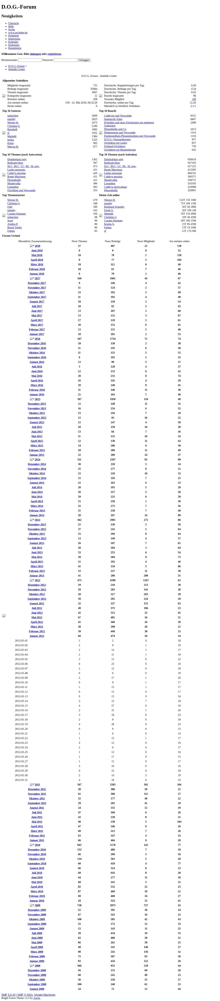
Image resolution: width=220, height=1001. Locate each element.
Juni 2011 (36, 817)
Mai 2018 (36, 255)
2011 (37, 784)
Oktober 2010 (37, 858)
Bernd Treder (14, 227)
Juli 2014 (37, 487)
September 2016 (37, 357)
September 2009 (37, 923)
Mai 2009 (36, 942)
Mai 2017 (36, 315)
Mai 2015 (36, 436)
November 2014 (37, 468)
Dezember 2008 (37, 970)
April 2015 (37, 440)
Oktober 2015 (37, 413)
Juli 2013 (37, 547)
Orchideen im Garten (115, 142)
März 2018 (37, 264)
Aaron (36, 998)
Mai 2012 (36, 617)
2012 (37, 580)
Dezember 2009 (37, 909)
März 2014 (37, 505)
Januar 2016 (37, 394)
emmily (11, 119)
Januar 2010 (37, 900)
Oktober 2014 (37, 473)
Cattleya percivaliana (115, 186)
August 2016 (37, 361)
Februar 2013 (37, 570)
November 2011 (37, 793)
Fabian (11, 230)
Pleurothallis (14, 180)
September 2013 (37, 538)
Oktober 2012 (37, 594)
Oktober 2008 (37, 979)
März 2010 (37, 891)
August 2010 (37, 868)
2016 (37, 338)
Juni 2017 (37, 310)
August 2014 (37, 482)
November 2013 (37, 529)
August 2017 (37, 301)
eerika (10, 139)
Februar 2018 (37, 269)
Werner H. (13, 122)
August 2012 (37, 603)
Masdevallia (13, 183)
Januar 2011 (37, 840)
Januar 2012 (37, 635)
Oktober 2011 (37, 798)
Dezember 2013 (37, 524)
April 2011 (37, 826)
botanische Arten (113, 119)
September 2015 (37, 417)
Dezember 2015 (37, 403)
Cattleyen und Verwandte (118, 115)
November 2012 (37, 589)
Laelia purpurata (16, 169)
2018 (37, 245)
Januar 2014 (37, 515)
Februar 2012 (37, 631)
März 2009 (37, 951)
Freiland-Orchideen (114, 146)
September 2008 (37, 984)
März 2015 (37, 445)
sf (8, 132)
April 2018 (37, 259)
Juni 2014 (37, 492)
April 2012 (37, 622)
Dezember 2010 (37, 849)
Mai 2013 (36, 557)
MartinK (12, 136)
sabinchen (12, 115)
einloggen (35, 53)
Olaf (9, 206)
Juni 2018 (37, 250)
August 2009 (37, 928)
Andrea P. (12, 224)
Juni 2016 (37, 371)
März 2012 (37, 626)
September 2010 (37, 863)
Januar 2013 (37, 575)
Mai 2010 (36, 882)
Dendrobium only (17, 159)
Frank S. (108, 210)
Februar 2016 (37, 389)
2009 (37, 905)
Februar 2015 (37, 450)
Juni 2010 (37, 877)
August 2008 (37, 988)
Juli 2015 (37, 427)
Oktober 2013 (37, 533)
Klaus (10, 143)
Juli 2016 (37, 366)
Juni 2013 (37, 552)
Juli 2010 (37, 872)
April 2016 (37, 380)
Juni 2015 (37, 431)
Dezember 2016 (37, 343)
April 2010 (37, 886)
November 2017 (37, 287)
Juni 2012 (37, 612)
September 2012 (37, 598)
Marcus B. (13, 146)
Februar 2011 (37, 835)
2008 (37, 965)
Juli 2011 (37, 812)
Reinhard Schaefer (114, 206)
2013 (37, 519)
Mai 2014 (36, 496)
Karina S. (109, 224)
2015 (37, 399)
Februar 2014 (37, 510)
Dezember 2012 (37, 584)
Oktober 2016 (37, 352)
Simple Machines (44, 994)
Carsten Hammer (16, 213)
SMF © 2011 (25, 994)
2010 (37, 844)
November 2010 (37, 854)
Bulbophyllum (15, 162)
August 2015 (37, 422)
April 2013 (37, 561)
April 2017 (37, 320)
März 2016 (37, 385)
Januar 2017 (37, 334)
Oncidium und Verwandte (21, 190)
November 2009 (37, 914)
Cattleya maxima (16, 173)
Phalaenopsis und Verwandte (119, 132)
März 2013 (37, 566)
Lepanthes (13, 186)
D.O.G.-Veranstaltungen (117, 139)
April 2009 (37, 947)
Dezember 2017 (37, 283)
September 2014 (37, 478)
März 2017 (37, 324)
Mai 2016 (36, 375)
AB (194, 99)
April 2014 (37, 501)
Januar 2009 (37, 961)
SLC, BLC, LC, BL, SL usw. (23, 166)
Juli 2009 (37, 933)
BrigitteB (12, 129)
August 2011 (37, 807)
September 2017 (37, 296)
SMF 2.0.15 (8, 994)
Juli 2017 (37, 306)
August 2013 (37, 543)
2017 (37, 278)
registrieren (54, 53)
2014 (37, 459)
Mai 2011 (37, 821)
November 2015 (37, 408)
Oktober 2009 (37, 919)
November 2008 (37, 974)
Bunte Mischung (16, 176)
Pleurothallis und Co (115, 129)
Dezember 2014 (37, 464)
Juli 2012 (37, 608)
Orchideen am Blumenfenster (120, 149)
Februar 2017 (37, 329)
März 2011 (37, 831)
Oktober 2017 (37, 292)
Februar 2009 (37, 956)
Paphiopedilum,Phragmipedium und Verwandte (130, 135)
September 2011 (37, 803)
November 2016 (37, 348)
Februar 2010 (37, 896)
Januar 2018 (37, 273)
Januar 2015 (37, 454)
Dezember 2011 (37, 789)
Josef (10, 220)
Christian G (13, 126)
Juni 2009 (37, 937)
